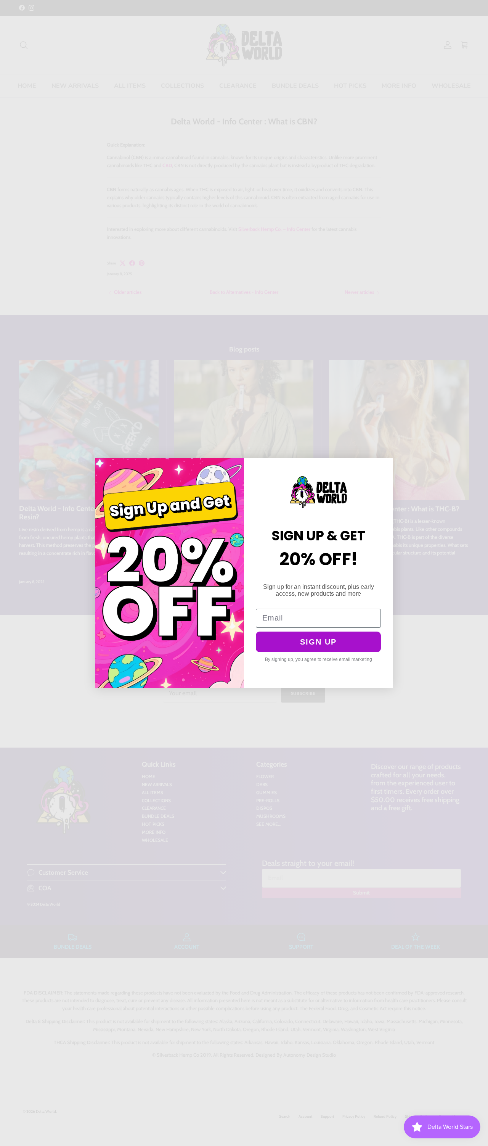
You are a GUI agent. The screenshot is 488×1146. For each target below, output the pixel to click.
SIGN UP (318, 642)
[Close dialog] (383, 467)
